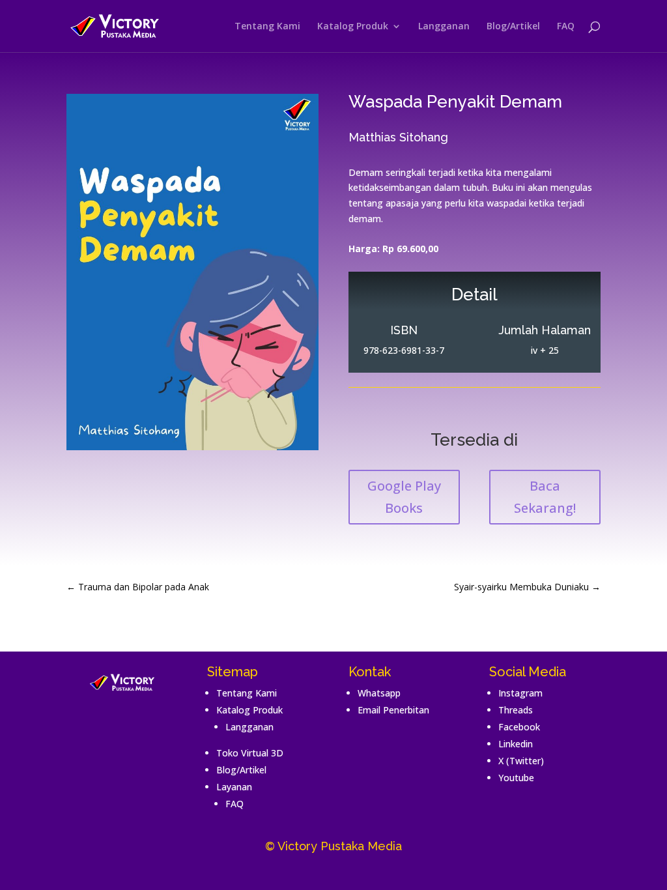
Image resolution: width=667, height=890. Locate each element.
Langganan (444, 27)
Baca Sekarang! (545, 497)
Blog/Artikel (513, 27)
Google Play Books (404, 497)
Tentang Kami (267, 27)
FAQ (566, 27)
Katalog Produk (352, 27)
